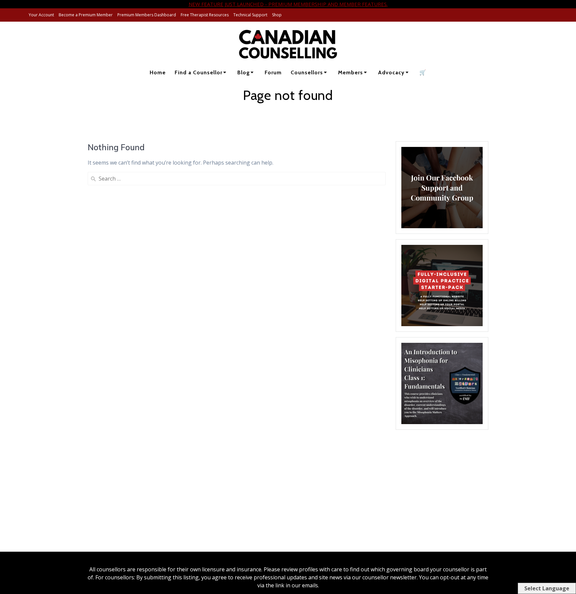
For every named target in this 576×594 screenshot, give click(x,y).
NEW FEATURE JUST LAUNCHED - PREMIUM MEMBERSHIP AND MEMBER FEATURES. (288, 4)
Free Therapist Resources (205, 15)
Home (158, 72)
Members (350, 72)
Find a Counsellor (198, 72)
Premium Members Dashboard (146, 15)
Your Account (41, 15)
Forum (273, 72)
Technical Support (250, 15)
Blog (243, 72)
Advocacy (391, 72)
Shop (277, 15)
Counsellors (307, 72)
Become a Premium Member (86, 15)
